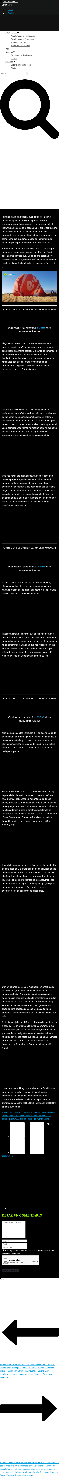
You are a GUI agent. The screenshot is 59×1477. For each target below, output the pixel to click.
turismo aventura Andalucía (14, 1118)
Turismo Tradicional (19, 42)
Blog (7, 48)
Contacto (9, 61)
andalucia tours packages (35, 1112)
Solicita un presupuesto (21, 64)
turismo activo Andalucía (40, 1115)
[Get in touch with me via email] (32, 1208)
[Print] (17, 1136)
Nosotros (9, 51)
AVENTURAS (11, 32)
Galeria (14, 58)
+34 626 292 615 (10, 1)
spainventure (5, 201)
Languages (7, 4)
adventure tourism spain (12, 1112)
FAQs (13, 68)
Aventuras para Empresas (22, 39)
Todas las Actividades (20, 45)
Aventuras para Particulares (23, 35)
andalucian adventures (19, 1115)
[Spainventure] (29, 93)
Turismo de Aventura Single (38, 1118)
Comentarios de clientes (21, 55)
